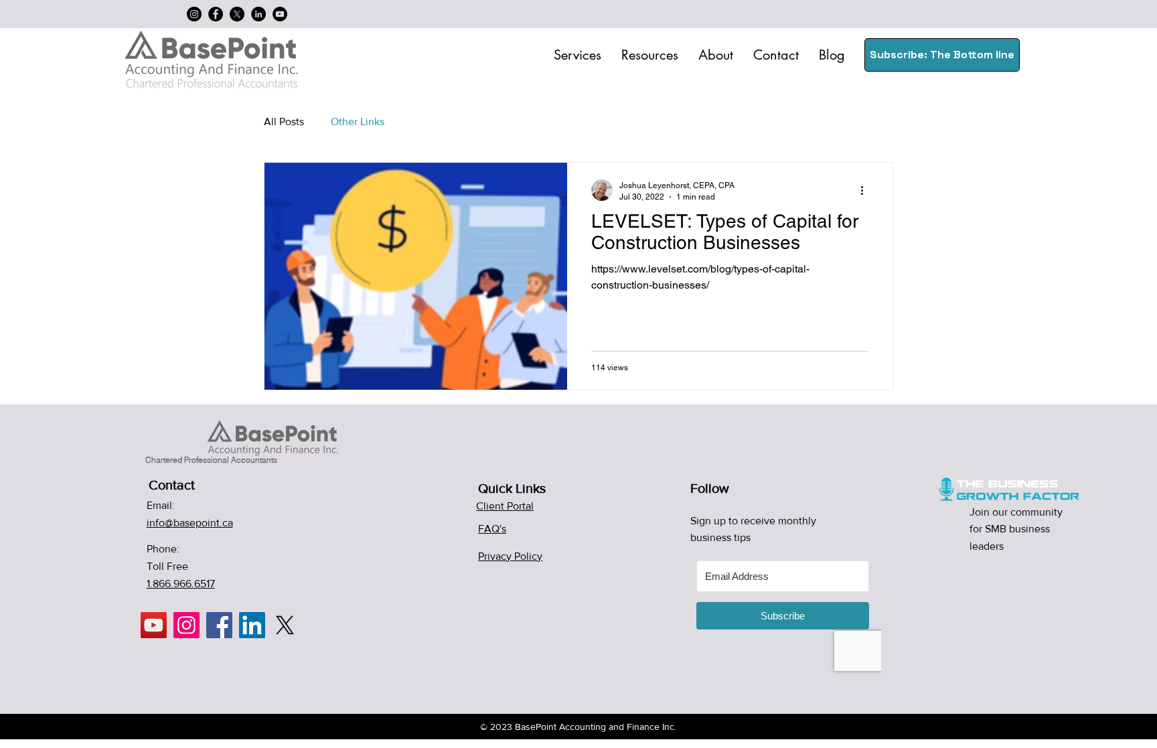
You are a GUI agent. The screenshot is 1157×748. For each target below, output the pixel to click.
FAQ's (492, 528)
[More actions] (866, 190)
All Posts (284, 121)
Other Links (357, 121)
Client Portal (505, 506)
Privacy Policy (510, 556)
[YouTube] (280, 14)
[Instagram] (194, 14)
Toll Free (167, 566)
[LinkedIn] (258, 14)
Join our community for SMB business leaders (1016, 529)
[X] (237, 14)
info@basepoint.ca (190, 522)
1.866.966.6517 (181, 583)
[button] (577, 55)
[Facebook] (215, 14)
